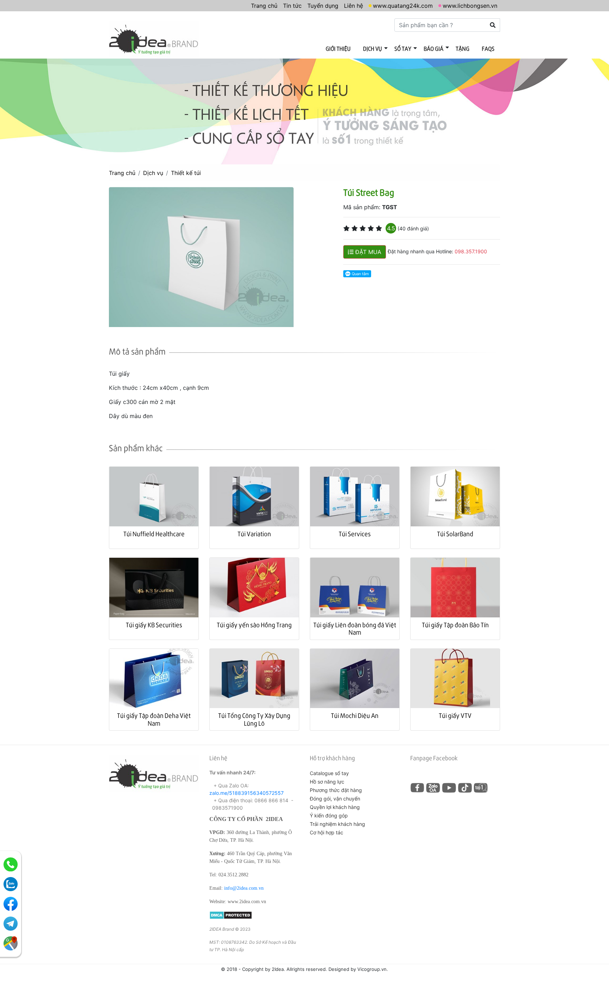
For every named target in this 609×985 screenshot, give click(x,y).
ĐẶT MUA (367, 251)
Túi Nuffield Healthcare (154, 534)
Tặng (462, 48)
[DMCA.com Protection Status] (230, 915)
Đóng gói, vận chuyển (335, 799)
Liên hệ (353, 5)
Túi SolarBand (455, 534)
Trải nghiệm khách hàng (337, 824)
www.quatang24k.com (403, 5)
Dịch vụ (372, 48)
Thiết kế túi (186, 172)
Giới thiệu (338, 48)
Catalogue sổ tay (329, 773)
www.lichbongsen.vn (470, 5)
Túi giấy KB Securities (154, 625)
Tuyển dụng (322, 5)
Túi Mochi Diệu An (355, 715)
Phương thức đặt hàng (336, 790)
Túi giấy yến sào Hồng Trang (254, 625)
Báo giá (433, 48)
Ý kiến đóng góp (329, 815)
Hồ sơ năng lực (327, 782)
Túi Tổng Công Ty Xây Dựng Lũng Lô (254, 719)
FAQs (488, 48)
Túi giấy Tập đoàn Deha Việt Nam (154, 719)
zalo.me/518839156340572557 (246, 793)
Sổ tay (402, 48)
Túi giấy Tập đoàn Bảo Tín (455, 625)
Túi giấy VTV (455, 715)
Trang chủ (264, 5)
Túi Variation (254, 534)
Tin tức (292, 5)
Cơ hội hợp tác (326, 832)
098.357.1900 (471, 251)
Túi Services (355, 534)
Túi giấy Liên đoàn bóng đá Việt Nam (354, 628)
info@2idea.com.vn (244, 888)
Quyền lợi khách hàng (335, 807)
